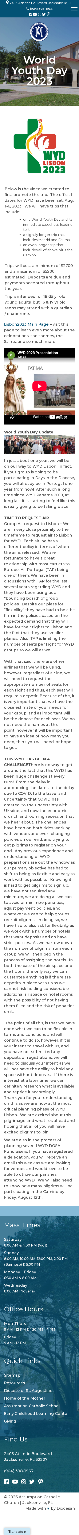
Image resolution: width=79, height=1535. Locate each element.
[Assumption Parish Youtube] (35, 14)
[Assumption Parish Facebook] (31, 14)
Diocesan (66, 1508)
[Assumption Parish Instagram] (40, 14)
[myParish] (48, 14)
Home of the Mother (24, 1398)
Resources (14, 1383)
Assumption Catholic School (32, 1406)
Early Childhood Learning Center (36, 1413)
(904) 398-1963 (18, 1471)
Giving (10, 1421)
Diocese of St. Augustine (28, 1390)
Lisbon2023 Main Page (26, 324)
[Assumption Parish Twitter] (44, 14)
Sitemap (12, 1375)
